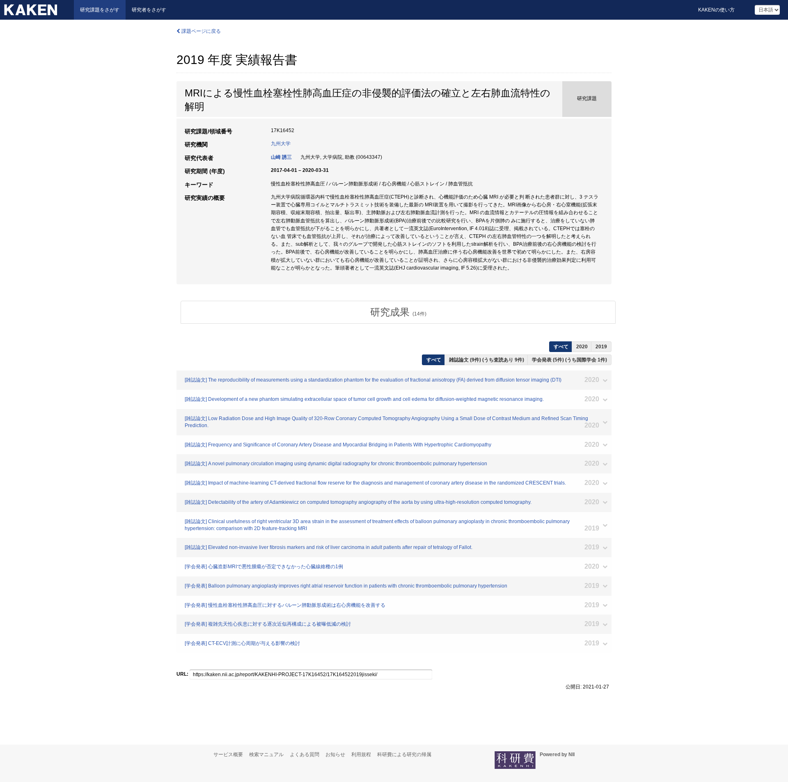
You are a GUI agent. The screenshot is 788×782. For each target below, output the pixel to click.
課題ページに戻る (200, 31)
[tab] (398, 312)
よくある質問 (304, 754)
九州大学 (281, 143)
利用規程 (361, 754)
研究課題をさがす (99, 10)
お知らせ (335, 754)
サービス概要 (228, 754)
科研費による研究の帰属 (404, 754)
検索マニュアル (266, 754)
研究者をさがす (149, 10)
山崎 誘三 (281, 157)
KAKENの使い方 (716, 10)
